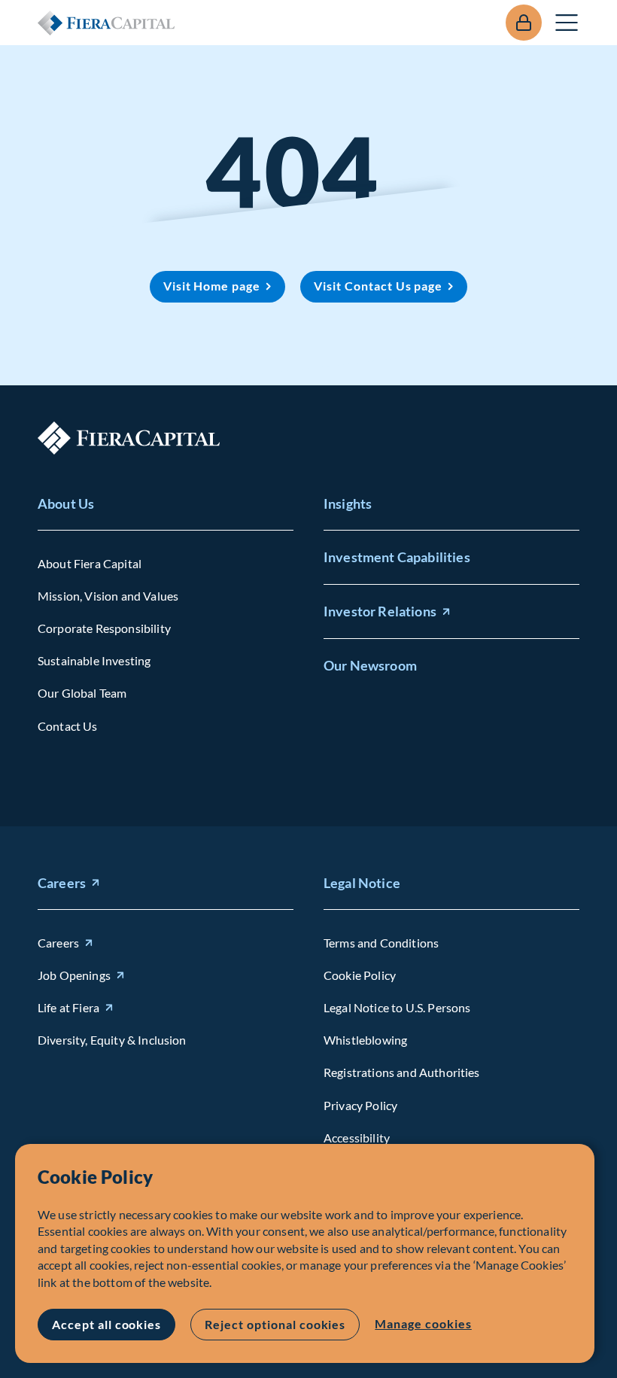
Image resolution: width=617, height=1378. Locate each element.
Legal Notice (362, 883)
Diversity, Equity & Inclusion (112, 1040)
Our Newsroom (370, 665)
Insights (348, 503)
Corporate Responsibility (104, 628)
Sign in (524, 23)
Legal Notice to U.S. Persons (397, 1007)
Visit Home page (211, 285)
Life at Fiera (68, 1007)
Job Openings (74, 975)
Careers (62, 883)
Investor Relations (380, 611)
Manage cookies (423, 1323)
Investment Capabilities (397, 557)
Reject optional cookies (275, 1324)
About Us (66, 503)
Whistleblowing (365, 1040)
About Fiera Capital (89, 563)
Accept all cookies (106, 1324)
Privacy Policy (360, 1105)
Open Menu (567, 22)
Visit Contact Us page (378, 285)
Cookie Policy (360, 975)
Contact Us (68, 726)
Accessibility (357, 1137)
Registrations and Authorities (402, 1072)
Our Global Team (82, 693)
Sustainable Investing (94, 660)
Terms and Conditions (381, 942)
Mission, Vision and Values (108, 596)
